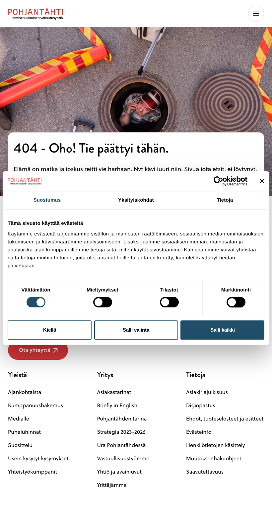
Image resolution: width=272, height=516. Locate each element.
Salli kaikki (222, 330)
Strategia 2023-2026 (121, 432)
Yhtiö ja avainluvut (119, 472)
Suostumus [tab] (47, 200)
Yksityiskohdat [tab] (136, 200)
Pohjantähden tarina (122, 418)
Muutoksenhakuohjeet (213, 458)
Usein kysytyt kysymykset (38, 458)
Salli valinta (136, 330)
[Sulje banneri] (262, 181)
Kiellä (49, 330)
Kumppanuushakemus (35, 405)
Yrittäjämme (112, 485)
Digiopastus (200, 405)
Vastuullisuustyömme (123, 458)
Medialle (18, 418)
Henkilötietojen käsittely (215, 445)
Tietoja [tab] (225, 200)
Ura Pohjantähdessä (121, 445)
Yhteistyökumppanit (32, 472)
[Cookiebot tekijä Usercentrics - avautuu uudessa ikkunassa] (218, 181)
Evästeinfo (198, 432)
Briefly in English (117, 405)
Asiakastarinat (114, 392)
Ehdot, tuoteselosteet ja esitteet (224, 418)
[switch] (102, 300)
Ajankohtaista (24, 392)
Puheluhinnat (24, 432)
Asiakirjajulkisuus (207, 392)
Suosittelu (20, 445)
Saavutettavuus (205, 472)
